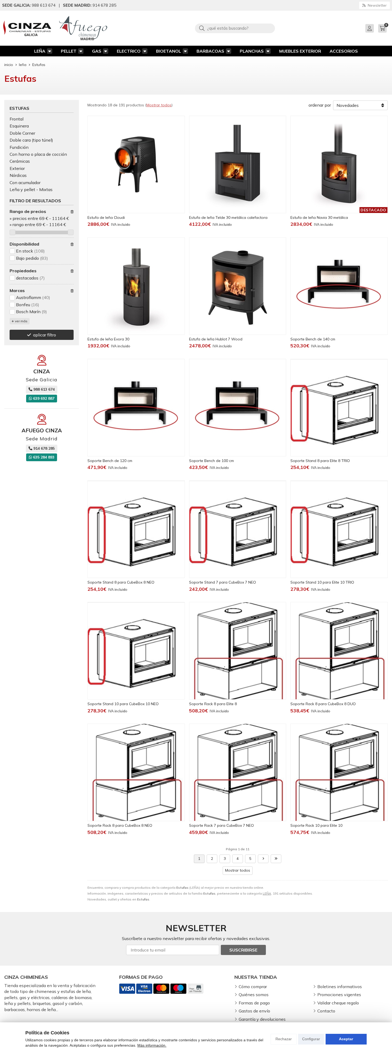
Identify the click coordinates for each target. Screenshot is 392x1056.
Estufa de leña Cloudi (106, 217)
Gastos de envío (254, 1011)
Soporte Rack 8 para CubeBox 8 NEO (119, 825)
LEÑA (39, 51)
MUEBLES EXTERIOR (300, 51)
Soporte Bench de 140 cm (312, 339)
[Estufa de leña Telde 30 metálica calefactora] (237, 164)
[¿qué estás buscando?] (235, 28)
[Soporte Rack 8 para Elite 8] (237, 650)
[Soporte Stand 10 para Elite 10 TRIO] (339, 529)
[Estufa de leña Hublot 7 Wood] (237, 286)
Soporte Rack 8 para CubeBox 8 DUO (323, 703)
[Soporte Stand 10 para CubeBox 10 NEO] (136, 650)
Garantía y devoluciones (262, 1019)
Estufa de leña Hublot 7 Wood (215, 339)
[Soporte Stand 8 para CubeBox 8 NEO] (136, 529)
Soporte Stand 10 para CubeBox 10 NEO (123, 703)
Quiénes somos (254, 994)
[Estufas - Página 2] (263, 859)
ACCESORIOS (344, 51)
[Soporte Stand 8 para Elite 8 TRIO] (339, 407)
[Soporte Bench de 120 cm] (136, 407)
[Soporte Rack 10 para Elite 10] (339, 772)
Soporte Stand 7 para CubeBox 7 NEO (222, 582)
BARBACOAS (210, 51)
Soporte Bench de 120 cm (109, 460)
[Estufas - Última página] (276, 859)
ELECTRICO (129, 51)
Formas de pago (254, 1002)
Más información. (151, 1045)
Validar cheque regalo (338, 1002)
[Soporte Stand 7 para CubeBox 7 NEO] (237, 529)
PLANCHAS (252, 51)
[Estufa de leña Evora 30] (136, 286)
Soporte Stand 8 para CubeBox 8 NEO (120, 582)
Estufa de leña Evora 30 (108, 339)
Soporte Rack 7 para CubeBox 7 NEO (221, 825)
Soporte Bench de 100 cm (211, 460)
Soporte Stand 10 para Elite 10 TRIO (322, 582)
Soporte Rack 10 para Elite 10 (316, 825)
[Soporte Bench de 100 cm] (237, 407)
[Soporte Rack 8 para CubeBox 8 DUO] (339, 650)
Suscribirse (243, 950)
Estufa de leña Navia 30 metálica (319, 217)
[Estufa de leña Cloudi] (136, 164)
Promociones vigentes (339, 994)
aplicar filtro (44, 334)
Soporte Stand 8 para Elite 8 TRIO (320, 460)
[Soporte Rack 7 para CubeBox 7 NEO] (237, 772)
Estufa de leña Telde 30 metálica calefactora (228, 217)
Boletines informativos (339, 986)
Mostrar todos (158, 105)
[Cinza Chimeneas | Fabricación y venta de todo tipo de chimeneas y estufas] (27, 28)
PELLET (69, 51)
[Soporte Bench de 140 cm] (339, 286)
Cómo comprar (253, 986)
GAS (96, 51)
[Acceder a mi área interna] (369, 28)
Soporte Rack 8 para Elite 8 (213, 703)
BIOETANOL (168, 51)
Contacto (326, 1011)
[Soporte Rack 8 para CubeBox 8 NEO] (136, 772)
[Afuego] (83, 28)
